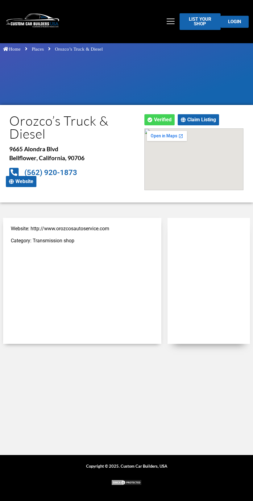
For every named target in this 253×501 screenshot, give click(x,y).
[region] (80, 456)
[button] (170, 21)
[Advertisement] (82, 293)
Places (38, 49)
